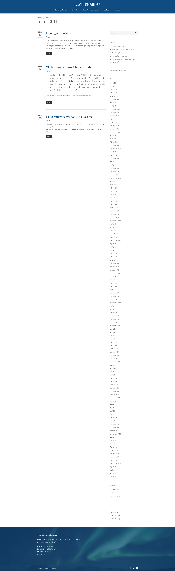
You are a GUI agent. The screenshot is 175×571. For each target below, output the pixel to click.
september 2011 (115, 398)
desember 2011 (115, 388)
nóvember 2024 (115, 112)
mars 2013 (113, 342)
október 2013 (114, 322)
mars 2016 (113, 253)
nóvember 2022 (115, 145)
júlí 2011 (112, 404)
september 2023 (115, 132)
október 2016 (114, 237)
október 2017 (114, 217)
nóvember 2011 (115, 391)
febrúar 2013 (114, 345)
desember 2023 (115, 126)
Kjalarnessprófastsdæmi (87, 4)
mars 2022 (113, 155)
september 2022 (115, 149)
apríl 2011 (113, 411)
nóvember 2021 (115, 158)
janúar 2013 (114, 349)
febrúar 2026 (114, 93)
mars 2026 (113, 89)
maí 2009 (113, 477)
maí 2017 (113, 224)
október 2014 (114, 299)
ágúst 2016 (113, 244)
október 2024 (114, 116)
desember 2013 (115, 316)
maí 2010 (113, 440)
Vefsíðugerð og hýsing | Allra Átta (46, 568)
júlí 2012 (112, 365)
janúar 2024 (114, 122)
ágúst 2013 (113, 329)
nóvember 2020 (115, 171)
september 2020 (115, 178)
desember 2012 (115, 352)
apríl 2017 (113, 227)
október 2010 (114, 431)
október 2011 (114, 395)
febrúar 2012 (114, 381)
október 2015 (114, 270)
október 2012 (114, 358)
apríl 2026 (113, 86)
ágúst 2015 (113, 276)
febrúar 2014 (114, 313)
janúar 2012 (114, 385)
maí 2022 (113, 152)
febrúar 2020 (114, 188)
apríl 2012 (113, 375)
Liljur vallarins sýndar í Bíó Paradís (69, 116)
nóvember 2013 (115, 319)
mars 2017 (113, 231)
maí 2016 (113, 247)
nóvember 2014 (115, 296)
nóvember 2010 (115, 427)
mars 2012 (113, 378)
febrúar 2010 (114, 447)
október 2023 (114, 129)
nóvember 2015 (115, 267)
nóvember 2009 (115, 457)
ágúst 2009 (113, 467)
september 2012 (115, 362)
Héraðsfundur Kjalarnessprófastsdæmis (122, 49)
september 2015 (115, 273)
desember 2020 (115, 168)
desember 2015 (115, 263)
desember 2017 (115, 211)
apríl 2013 (113, 339)
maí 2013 (113, 335)
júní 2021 (113, 162)
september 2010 (115, 434)
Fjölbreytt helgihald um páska (119, 53)
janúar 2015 (114, 290)
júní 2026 (113, 83)
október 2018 (114, 191)
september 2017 (115, 221)
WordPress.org (115, 519)
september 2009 (115, 463)
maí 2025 (113, 106)
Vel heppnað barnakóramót (119, 56)
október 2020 (114, 175)
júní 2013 (113, 332)
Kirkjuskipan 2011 (115, 496)
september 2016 (115, 240)
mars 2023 (113, 139)
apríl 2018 (113, 198)
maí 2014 (113, 306)
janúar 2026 (114, 96)
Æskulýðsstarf (114, 490)
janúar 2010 (114, 450)
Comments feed (115, 515)
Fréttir (48, 37)
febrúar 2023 (114, 142)
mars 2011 (113, 414)
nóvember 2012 (115, 355)
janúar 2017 (114, 234)
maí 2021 (113, 165)
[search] (136, 4)
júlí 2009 (112, 470)
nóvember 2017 (115, 214)
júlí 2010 (112, 437)
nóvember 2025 (115, 99)
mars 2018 (113, 201)
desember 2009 (115, 454)
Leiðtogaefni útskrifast (60, 33)
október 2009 (114, 460)
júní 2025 (113, 103)
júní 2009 (113, 473)
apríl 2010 (113, 444)
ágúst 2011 (113, 401)
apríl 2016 (113, 250)
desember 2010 (115, 424)
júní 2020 (113, 181)
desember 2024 (115, 109)
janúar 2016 (114, 260)
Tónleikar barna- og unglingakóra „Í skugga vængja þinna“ (123, 61)
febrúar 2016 (114, 257)
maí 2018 (113, 194)
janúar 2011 (114, 421)
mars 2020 (113, 185)
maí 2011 (113, 408)
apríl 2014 (113, 309)
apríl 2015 (113, 280)
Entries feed (114, 512)
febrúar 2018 (114, 204)
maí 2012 (113, 372)
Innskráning (113, 509)
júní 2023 (113, 135)
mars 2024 (113, 119)
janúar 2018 (114, 208)
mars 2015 (113, 283)
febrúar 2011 (114, 417)
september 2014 (115, 303)
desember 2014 (115, 293)
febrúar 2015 (114, 286)
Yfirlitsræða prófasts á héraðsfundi (68, 67)
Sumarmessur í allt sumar (118, 46)
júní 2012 (113, 368)
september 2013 (115, 326)
